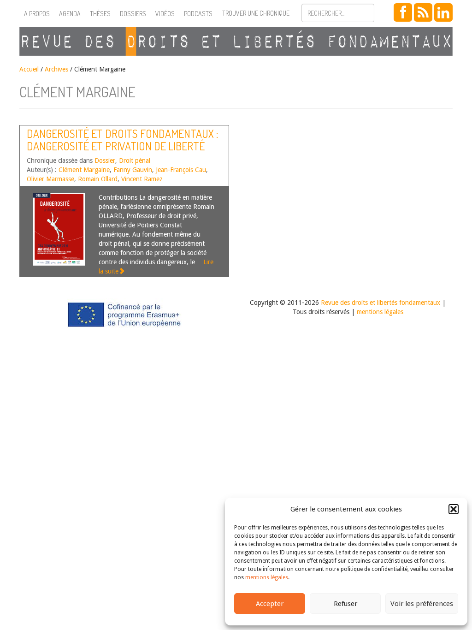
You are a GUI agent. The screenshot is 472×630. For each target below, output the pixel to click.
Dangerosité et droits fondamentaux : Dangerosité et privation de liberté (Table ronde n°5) (122, 145)
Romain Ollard (98, 179)
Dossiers (133, 14)
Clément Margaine (84, 169)
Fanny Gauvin (132, 169)
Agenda (70, 14)
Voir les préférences (421, 604)
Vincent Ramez (142, 179)
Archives (56, 69)
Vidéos (165, 14)
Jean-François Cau (181, 169)
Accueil (29, 69)
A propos (37, 14)
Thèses (100, 14)
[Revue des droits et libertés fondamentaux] (236, 41)
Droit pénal (134, 160)
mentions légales (266, 577)
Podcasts (198, 14)
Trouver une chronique (255, 13)
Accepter (269, 604)
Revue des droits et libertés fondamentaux (380, 302)
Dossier (104, 160)
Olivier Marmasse (50, 179)
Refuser (345, 604)
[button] (453, 509)
